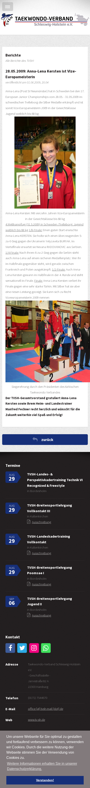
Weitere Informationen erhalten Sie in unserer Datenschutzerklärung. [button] (42, 766)
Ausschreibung (41, 522)
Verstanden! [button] (45, 780)
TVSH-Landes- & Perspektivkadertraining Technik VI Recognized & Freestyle (55, 479)
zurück (47, 439)
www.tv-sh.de (36, 720)
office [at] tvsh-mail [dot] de (45, 709)
